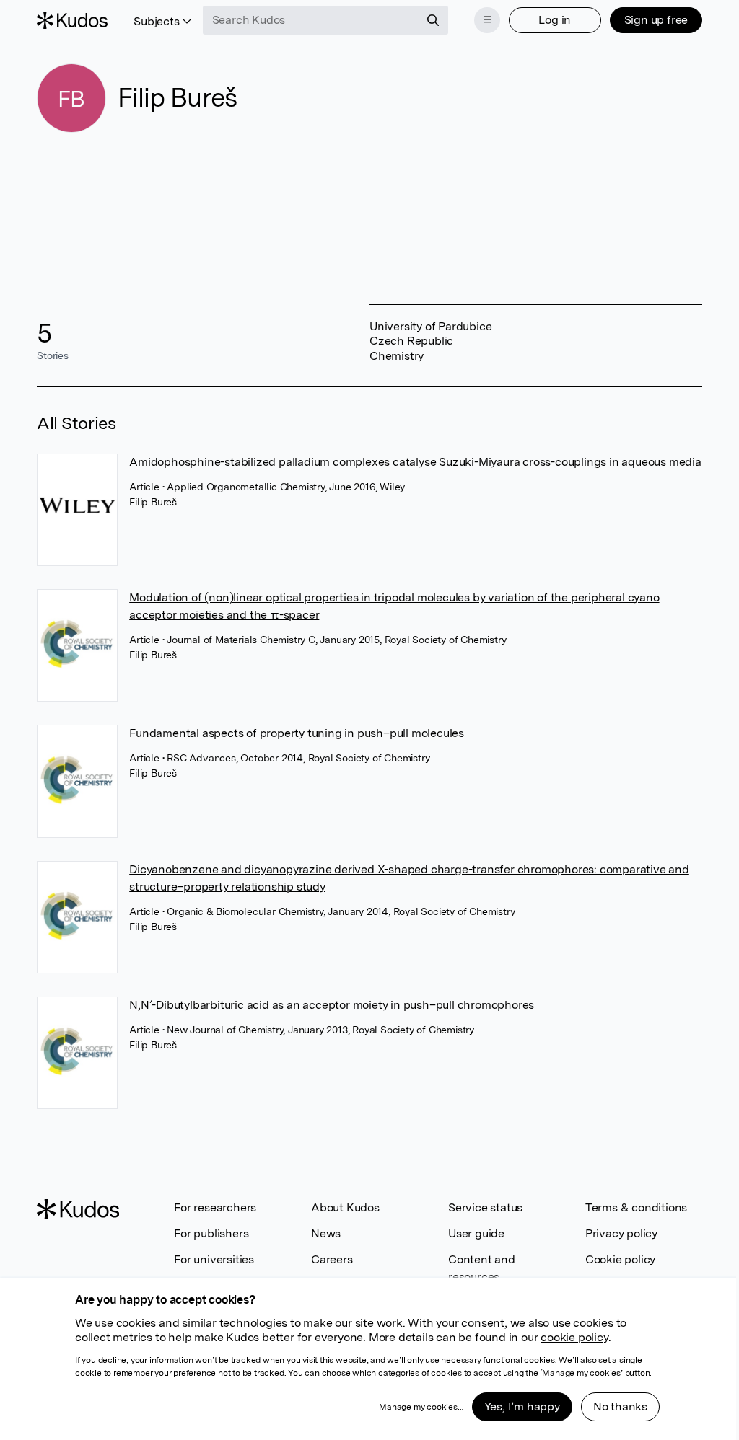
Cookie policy (620, 1259)
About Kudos (345, 1207)
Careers (332, 1259)
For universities (214, 1259)
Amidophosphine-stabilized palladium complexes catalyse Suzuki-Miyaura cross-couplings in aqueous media (415, 462)
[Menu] (487, 20)
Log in (554, 20)
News (326, 1233)
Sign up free (656, 20)
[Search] (433, 20)
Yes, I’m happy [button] (522, 1406)
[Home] (72, 20)
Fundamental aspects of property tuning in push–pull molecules (296, 733)
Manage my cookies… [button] (421, 1407)
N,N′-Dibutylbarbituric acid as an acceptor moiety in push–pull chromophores (331, 1005)
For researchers (215, 1207)
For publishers (211, 1233)
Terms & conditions (636, 1207)
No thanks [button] (620, 1406)
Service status (485, 1207)
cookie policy (574, 1337)
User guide (476, 1233)
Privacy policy (621, 1233)
